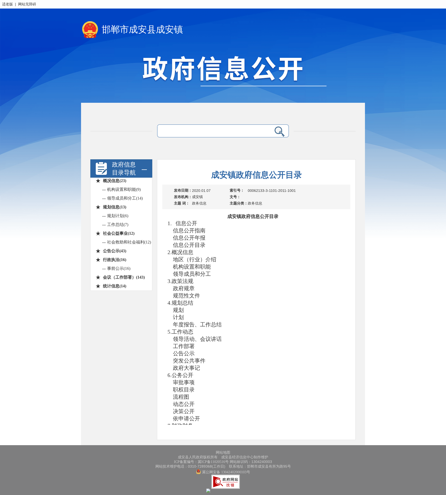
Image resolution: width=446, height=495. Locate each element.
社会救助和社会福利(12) (129, 242)
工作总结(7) (117, 224)
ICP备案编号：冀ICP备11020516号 (201, 462)
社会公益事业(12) (118, 233)
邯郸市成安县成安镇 (142, 30)
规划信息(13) (114, 207)
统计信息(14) (114, 286)
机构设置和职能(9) (124, 189)
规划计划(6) (117, 216)
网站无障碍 (27, 4)
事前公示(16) (118, 268)
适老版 (7, 4)
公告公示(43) (114, 251)
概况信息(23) (114, 180)
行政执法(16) (114, 259)
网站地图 (223, 452)
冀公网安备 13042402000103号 (225, 472)
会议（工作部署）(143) (124, 277)
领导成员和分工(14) (125, 198)
